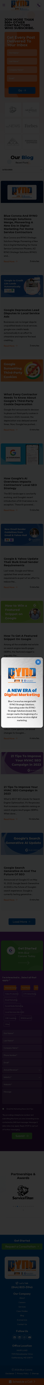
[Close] (38, 662)
